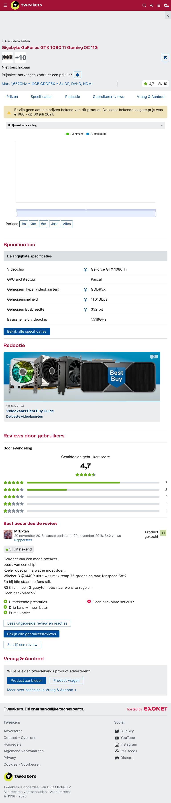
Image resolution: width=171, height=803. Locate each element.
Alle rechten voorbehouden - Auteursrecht (37, 792)
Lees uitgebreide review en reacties (37, 623)
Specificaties (41, 96)
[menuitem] (144, 5)
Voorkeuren (31, 764)
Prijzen (12, 96)
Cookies (10, 764)
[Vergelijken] (165, 57)
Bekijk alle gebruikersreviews (31, 634)
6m (43, 224)
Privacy (10, 757)
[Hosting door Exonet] (147, 709)
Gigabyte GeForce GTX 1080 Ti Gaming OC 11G (50, 47)
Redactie (72, 96)
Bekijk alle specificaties (26, 331)
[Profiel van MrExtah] (8, 534)
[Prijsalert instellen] (77, 74)
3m (33, 224)
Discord (127, 757)
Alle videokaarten (17, 41)
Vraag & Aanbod (151, 96)
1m (23, 224)
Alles (67, 224)
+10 (20, 57)
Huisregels (12, 744)
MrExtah (21, 531)
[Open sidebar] (168, 15)
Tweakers (11, 787)
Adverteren (13, 731)
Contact (10, 737)
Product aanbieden (27, 680)
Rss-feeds (128, 751)
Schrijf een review (22, 644)
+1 (163, 533)
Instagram (128, 744)
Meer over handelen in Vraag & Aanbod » (41, 690)
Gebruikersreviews (108, 96)
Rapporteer (23, 540)
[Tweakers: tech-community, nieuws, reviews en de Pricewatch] (26, 5)
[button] (5, 5)
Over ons (28, 737)
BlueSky (127, 731)
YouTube (127, 737)
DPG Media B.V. (59, 787)
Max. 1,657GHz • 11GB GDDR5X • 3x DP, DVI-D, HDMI (47, 83)
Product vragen (66, 680)
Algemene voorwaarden (24, 751)
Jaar (54, 224)
